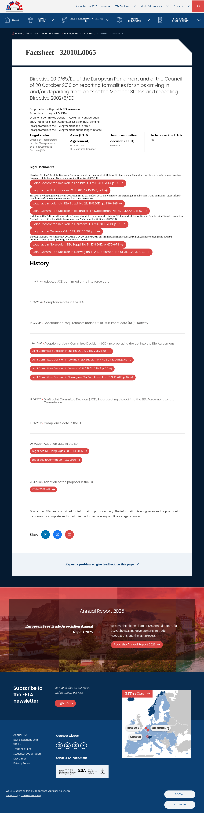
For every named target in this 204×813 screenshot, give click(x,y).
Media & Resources (151, 6)
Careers (178, 6)
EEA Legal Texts (72, 33)
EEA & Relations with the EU (86, 20)
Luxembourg (160, 727)
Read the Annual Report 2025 (135, 644)
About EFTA (42, 20)
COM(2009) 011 (41, 489)
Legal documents (51, 33)
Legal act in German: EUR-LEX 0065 (54, 460)
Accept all (180, 805)
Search (198, 6)
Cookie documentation (31, 795)
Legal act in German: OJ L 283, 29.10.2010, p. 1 (64, 231)
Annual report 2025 (86, 6)
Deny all (180, 794)
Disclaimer (19, 758)
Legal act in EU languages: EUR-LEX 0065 (57, 451)
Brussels (133, 727)
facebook (57, 534)
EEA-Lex (105, 6)
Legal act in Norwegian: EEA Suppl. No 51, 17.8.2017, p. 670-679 (76, 244)
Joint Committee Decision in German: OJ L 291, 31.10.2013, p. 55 (77, 224)
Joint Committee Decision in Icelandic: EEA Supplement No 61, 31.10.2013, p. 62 (87, 210)
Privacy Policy (21, 763)
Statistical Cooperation (180, 20)
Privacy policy (12, 795)
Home (15, 20)
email (69, 534)
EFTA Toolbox (122, 6)
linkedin (45, 534)
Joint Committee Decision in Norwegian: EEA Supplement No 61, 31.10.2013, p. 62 (89, 251)
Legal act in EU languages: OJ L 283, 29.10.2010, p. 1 (68, 190)
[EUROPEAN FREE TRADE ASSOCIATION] (14, 8)
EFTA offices (134, 693)
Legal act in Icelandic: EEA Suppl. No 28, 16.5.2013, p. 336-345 (75, 203)
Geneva (135, 736)
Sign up (63, 703)
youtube (75, 745)
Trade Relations (134, 20)
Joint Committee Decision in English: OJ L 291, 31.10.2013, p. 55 (76, 183)
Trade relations (22, 749)
